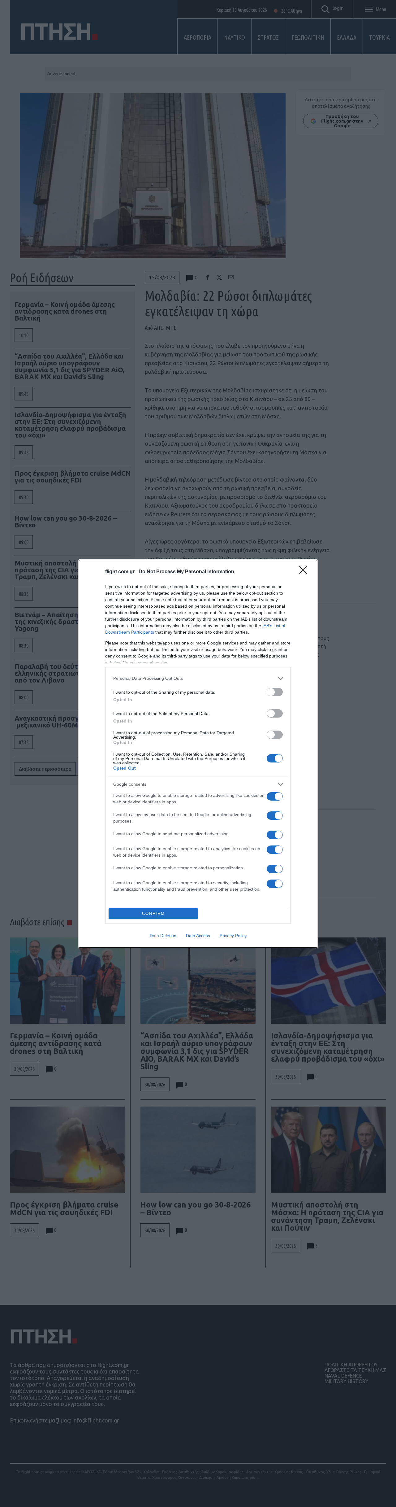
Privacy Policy (233, 935)
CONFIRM (153, 913)
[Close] (305, 572)
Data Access (198, 935)
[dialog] (198, 753)
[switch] (275, 692)
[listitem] (198, 678)
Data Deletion (163, 935)
